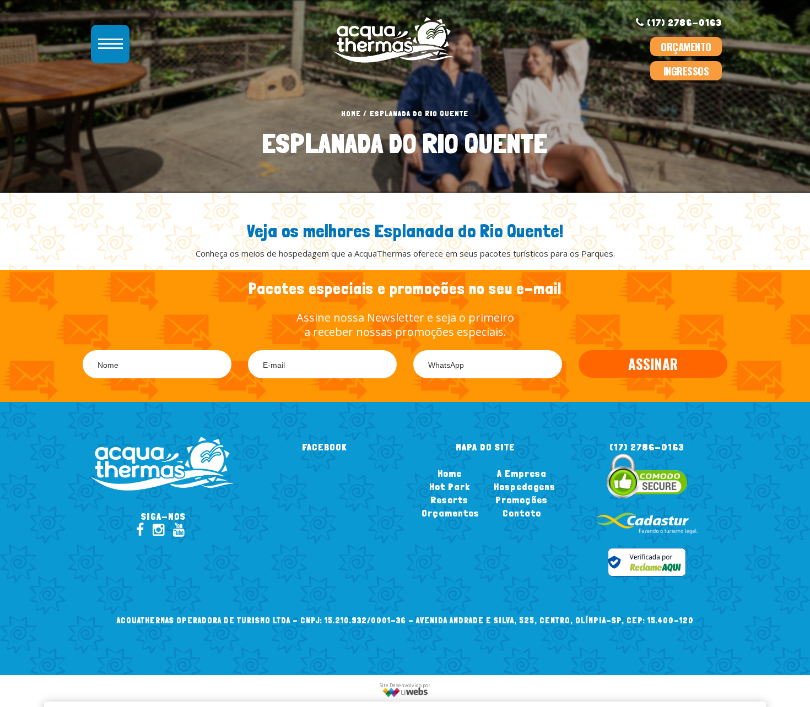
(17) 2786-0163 (683, 22)
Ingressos (686, 70)
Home (351, 113)
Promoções (521, 499)
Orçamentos (450, 513)
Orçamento (686, 46)
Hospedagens (524, 486)
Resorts (449, 499)
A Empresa (522, 473)
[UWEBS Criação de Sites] (405, 695)
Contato (522, 513)
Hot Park (449, 486)
